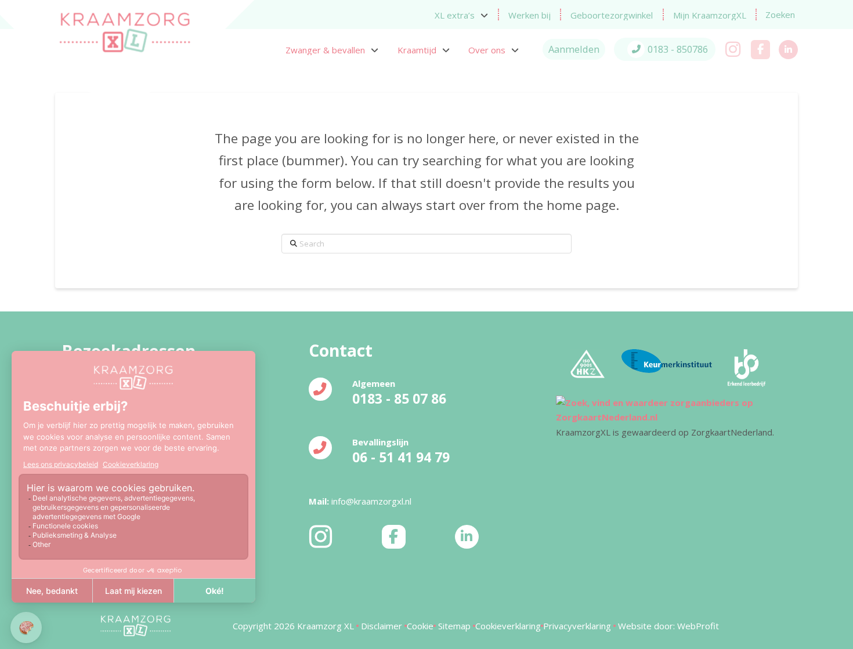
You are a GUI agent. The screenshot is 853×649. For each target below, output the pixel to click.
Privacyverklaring (578, 626)
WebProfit (698, 626)
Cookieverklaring (508, 626)
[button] (780, 15)
